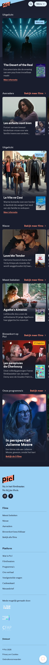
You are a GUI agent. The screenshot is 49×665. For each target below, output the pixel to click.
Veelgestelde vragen (12, 577)
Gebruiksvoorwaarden (11, 659)
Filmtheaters (8, 561)
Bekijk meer (36, 390)
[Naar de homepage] (6, 4)
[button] (40, 4)
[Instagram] (4, 496)
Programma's (8, 567)
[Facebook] (10, 496)
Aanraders (7, 526)
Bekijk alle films (9, 537)
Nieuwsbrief (8, 588)
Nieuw (5, 521)
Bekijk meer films (33, 93)
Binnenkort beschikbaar (13, 531)
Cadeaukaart (8, 583)
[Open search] (30, 4)
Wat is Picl (7, 556)
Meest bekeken (9, 515)
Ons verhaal (8, 572)
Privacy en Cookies (10, 654)
